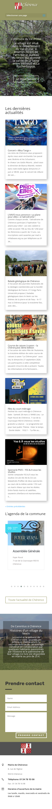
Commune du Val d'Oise (26, 39)
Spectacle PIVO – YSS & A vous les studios (24, 470)
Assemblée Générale (26, 551)
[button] (10, 586)
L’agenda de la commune (25, 513)
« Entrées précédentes (15, 506)
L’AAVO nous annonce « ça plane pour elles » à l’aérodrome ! (24, 215)
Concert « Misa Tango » (19, 150)
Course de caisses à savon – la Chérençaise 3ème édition (23, 346)
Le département (26, 79)
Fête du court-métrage (19, 408)
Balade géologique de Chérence (24, 281)
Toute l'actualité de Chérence (26, 600)
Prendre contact (31, 735)
